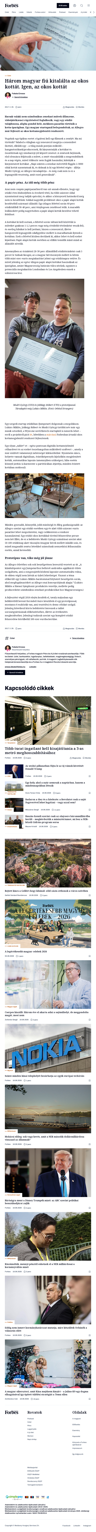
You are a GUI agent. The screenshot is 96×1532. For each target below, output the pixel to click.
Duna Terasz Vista (32, 793)
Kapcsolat (76, 1436)
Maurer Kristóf (31, 826)
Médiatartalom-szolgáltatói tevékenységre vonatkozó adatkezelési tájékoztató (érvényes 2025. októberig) (47, 1511)
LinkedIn (76, 1526)
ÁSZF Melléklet (33, 1474)
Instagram (87, 1526)
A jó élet (84, 12)
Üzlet (7, 12)
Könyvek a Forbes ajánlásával (79, 1443)
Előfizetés (63, 6)
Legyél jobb (31, 1429)
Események (73, 12)
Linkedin (32, 667)
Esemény (76, 1430)
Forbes (8, 758)
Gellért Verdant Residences (16, 895)
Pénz (14, 12)
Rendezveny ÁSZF (34, 1481)
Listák (21, 12)
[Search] (81, 5)
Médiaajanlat (32, 1467)
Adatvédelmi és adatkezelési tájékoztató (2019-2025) (26, 1507)
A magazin (76, 1419)
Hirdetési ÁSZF (33, 1478)
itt (31, 434)
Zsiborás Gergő (11, 1020)
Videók (29, 12)
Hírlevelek (52, 12)
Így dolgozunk (77, 1454)
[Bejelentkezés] (74, 5)
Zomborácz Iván (11, 1399)
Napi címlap (31, 1439)
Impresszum (77, 1448)
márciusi (51, 434)
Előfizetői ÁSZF (33, 1471)
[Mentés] (90, 776)
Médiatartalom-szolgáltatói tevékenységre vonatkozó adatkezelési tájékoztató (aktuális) (40, 1509)
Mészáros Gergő (32, 810)
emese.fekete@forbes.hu (15, 667)
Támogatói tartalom (35, 1485)
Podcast (62, 12)
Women (30, 1436)
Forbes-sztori (40, 12)
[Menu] (88, 5)
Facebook (66, 1526)
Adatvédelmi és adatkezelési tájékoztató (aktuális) (25, 1505)
